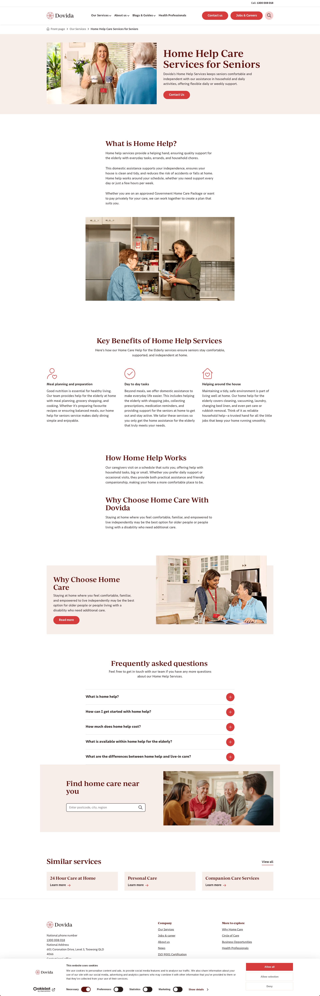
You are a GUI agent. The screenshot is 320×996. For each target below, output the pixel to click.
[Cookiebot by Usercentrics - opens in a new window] (44, 989)
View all (267, 862)
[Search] (269, 15)
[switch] (118, 989)
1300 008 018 (265, 3)
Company (165, 923)
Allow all (269, 966)
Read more (66, 620)
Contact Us (176, 95)
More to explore (233, 923)
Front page (58, 29)
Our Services (78, 29)
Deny (269, 986)
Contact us (215, 15)
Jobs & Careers (246, 15)
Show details (196, 989)
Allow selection (269, 976)
